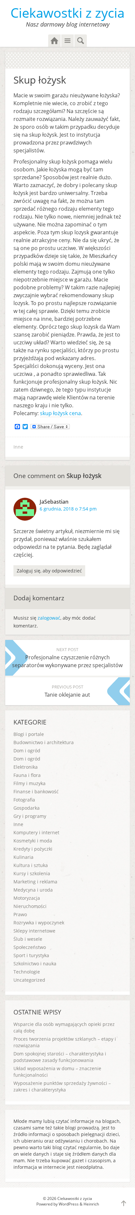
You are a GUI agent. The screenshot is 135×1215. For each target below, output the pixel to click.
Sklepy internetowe (34, 931)
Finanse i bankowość (36, 791)
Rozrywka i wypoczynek (38, 922)
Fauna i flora (27, 775)
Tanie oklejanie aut (67, 691)
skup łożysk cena (60, 413)
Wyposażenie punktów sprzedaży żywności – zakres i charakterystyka (62, 1086)
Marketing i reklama (35, 881)
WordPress (69, 1204)
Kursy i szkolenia (31, 873)
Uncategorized (29, 980)
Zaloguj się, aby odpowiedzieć (49, 571)
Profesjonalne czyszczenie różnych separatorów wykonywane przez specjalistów (67, 657)
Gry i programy (29, 816)
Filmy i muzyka (29, 783)
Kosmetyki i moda (32, 841)
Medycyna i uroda (33, 890)
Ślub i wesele (27, 939)
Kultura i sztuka (30, 865)
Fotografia (24, 800)
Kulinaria (23, 857)
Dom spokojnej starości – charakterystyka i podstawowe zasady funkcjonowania (59, 1057)
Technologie (26, 972)
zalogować (49, 618)
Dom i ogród (26, 750)
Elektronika (25, 767)
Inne (18, 447)
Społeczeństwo (29, 947)
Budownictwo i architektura (43, 742)
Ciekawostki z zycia (67, 13)
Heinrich (91, 1204)
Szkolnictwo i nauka (34, 963)
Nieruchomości (30, 906)
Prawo (20, 914)
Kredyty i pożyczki (32, 849)
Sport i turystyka (31, 955)
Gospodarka (26, 808)
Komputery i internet (36, 832)
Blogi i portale (28, 734)
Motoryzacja (26, 898)
